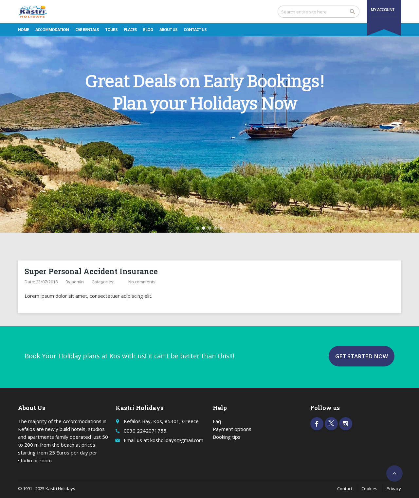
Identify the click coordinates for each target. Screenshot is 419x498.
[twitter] (331, 423)
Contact (344, 488)
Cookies (369, 488)
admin (77, 282)
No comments (141, 282)
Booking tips (227, 437)
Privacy (394, 488)
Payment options (232, 429)
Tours (111, 29)
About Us (168, 29)
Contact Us (195, 29)
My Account (383, 9)
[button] (197, 228)
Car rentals (87, 29)
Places (130, 29)
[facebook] (316, 423)
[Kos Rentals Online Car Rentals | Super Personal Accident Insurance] (33, 11)
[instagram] (345, 423)
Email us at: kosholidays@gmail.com (163, 440)
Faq (217, 421)
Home (23, 29)
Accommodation (52, 29)
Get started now (361, 356)
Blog (148, 29)
